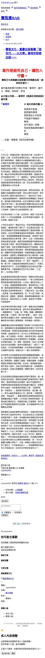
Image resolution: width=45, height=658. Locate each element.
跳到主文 (4, 24)
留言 (25, 483)
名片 (7, 40)
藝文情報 (20, 29)
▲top (3, 497)
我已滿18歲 (5, 653)
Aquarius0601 (6, 470)
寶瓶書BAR (10, 18)
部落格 (8, 37)
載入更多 (5, 501)
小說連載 (19, 490)
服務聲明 (25, 626)
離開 (13, 653)
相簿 (7, 34)
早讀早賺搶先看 (21, 493)
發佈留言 (5, 515)
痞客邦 (20, 483)
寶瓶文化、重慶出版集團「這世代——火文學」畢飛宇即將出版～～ (24, 53)
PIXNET (11, 623)
